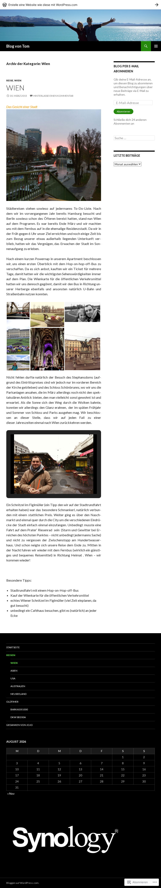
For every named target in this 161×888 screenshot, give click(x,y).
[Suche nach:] (134, 138)
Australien (17, 686)
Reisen (10, 655)
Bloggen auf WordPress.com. (22, 882)
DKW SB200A (18, 717)
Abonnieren (123, 111)
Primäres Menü (156, 46)
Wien (17, 80)
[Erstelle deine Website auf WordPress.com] (80, 4)
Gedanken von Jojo (19, 725)
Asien (13, 670)
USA (12, 678)
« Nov (10, 793)
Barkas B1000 (19, 709)
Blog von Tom (17, 46)
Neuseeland (18, 693)
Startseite (13, 647)
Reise (9, 80)
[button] (18, 311)
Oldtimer (12, 701)
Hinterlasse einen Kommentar (53, 95)
